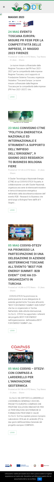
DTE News (31, 57)
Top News (41, 57)
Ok (40, 479)
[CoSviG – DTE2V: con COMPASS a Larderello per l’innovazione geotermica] (27, 354)
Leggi (12, 97)
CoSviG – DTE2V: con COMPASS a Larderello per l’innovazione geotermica (26, 377)
